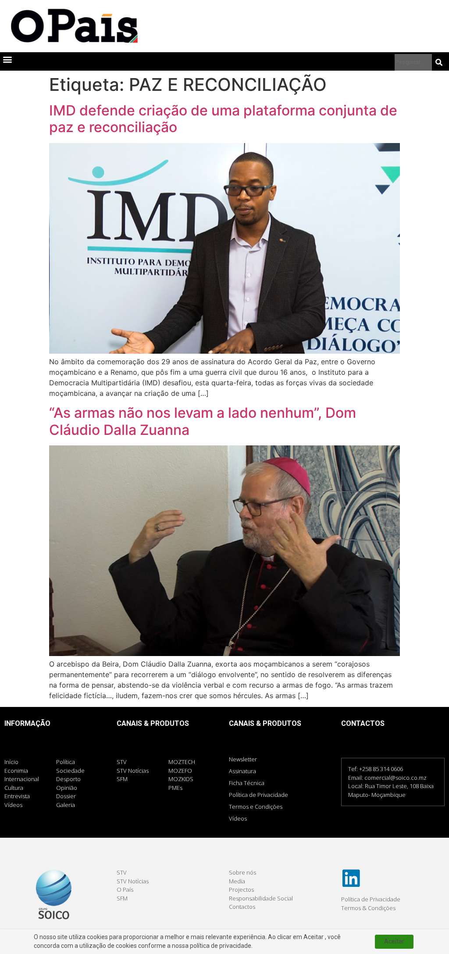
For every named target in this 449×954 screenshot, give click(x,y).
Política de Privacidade (258, 795)
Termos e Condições (255, 807)
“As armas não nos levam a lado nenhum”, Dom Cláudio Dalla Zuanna (202, 421)
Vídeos (238, 818)
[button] (7, 59)
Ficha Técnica (246, 783)
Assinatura (242, 771)
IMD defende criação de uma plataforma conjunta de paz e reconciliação (223, 119)
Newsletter (243, 759)
